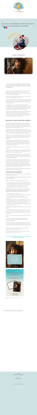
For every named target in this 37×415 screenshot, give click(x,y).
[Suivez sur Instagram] (20, 386)
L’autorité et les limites (9, 341)
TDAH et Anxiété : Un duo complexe (12, 348)
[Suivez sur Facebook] (17, 386)
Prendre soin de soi (8, 326)
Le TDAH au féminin (9, 319)
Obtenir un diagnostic (9, 334)
